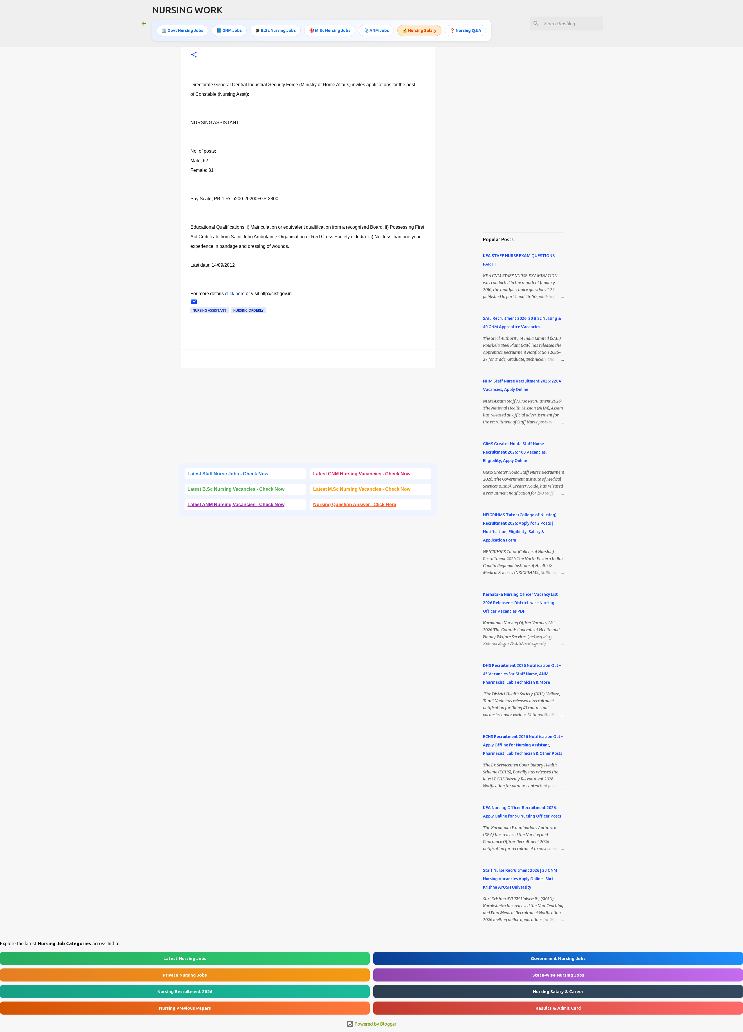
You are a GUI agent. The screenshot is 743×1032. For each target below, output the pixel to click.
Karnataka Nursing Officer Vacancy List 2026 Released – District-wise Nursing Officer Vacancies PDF (520, 603)
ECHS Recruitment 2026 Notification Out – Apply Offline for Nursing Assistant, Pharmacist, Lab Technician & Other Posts (523, 745)
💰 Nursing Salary (419, 30)
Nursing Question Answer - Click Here (354, 504)
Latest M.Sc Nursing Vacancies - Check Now (361, 489)
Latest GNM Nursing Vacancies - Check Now (361, 473)
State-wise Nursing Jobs (558, 975)
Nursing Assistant (210, 310)
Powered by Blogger (375, 1023)
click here (235, 293)
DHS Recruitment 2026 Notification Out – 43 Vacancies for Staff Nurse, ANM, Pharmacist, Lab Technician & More (522, 674)
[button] (193, 55)
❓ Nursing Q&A (465, 30)
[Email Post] (193, 304)
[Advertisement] (308, 417)
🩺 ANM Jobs (376, 30)
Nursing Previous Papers (185, 1008)
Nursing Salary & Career (558, 991)
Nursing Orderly (248, 310)
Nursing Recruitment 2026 (184, 991)
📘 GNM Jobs (229, 30)
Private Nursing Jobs (185, 975)
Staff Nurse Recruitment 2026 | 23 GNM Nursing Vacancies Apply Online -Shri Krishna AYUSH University (520, 879)
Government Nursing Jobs (558, 958)
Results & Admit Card (558, 1008)
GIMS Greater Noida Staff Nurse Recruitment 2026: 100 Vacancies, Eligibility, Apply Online (515, 452)
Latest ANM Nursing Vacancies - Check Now (235, 504)
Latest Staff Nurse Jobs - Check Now (227, 473)
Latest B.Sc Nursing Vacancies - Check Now (235, 489)
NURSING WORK (187, 10)
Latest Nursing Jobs (184, 958)
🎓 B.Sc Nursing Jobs (275, 30)
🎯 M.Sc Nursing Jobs (329, 30)
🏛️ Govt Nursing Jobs (182, 30)
